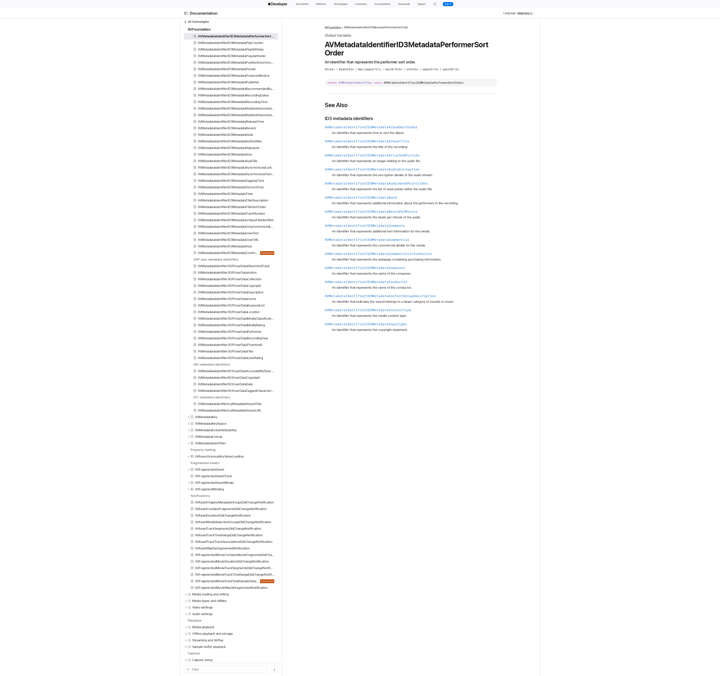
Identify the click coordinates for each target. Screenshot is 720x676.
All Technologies (198, 21)
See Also (336, 105)
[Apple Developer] (278, 4)
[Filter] (227, 669)
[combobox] (227, 669)
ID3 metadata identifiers (349, 118)
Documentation (204, 13)
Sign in (448, 4)
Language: (509, 13)
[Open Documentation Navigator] (186, 13)
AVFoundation (333, 27)
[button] (435, 4)
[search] (225, 669)
